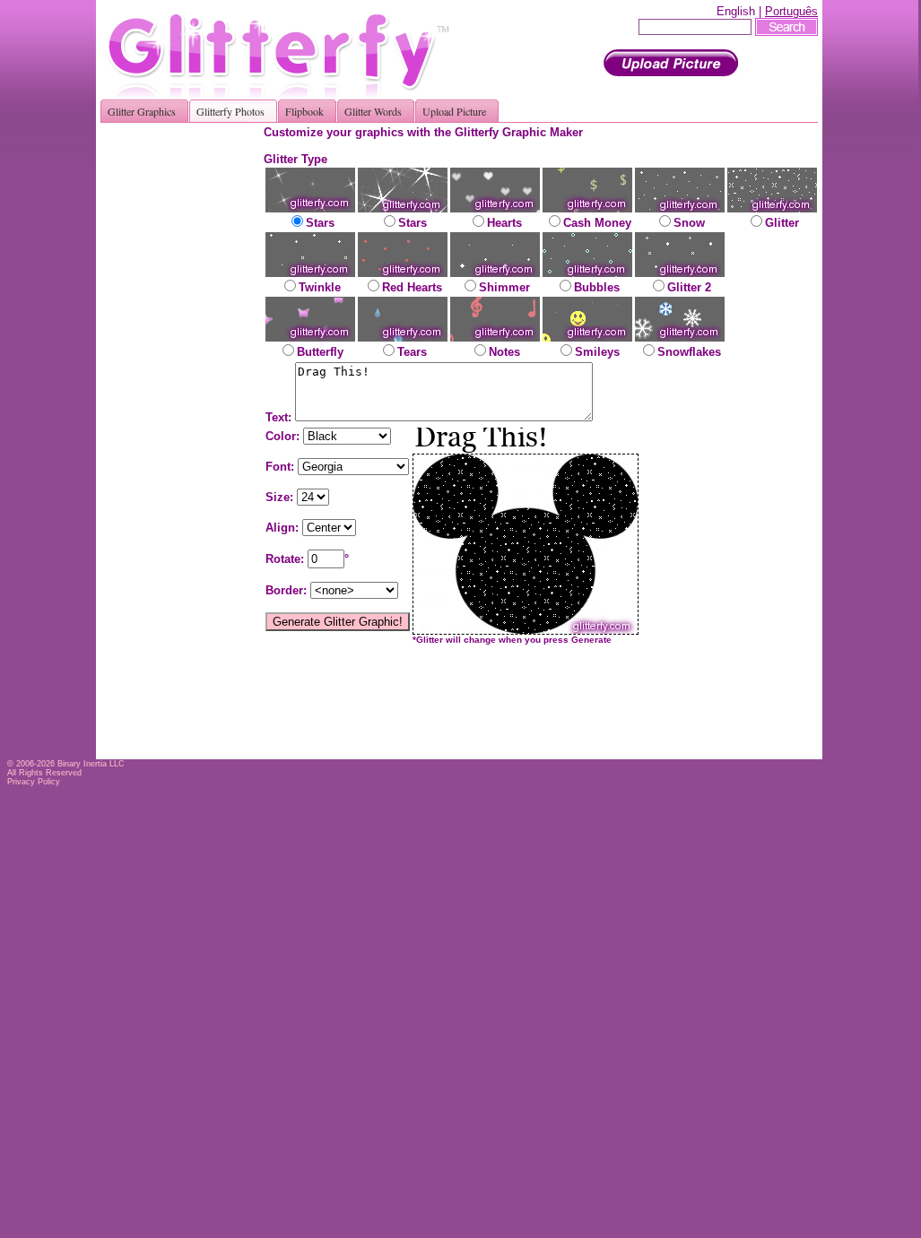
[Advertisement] (188, 394)
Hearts (504, 222)
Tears (412, 352)
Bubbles (597, 287)
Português (791, 11)
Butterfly (320, 352)
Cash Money (597, 222)
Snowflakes (689, 352)
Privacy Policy (33, 781)
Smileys (597, 352)
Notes (504, 352)
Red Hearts (412, 287)
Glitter (782, 222)
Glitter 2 (689, 287)
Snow (689, 222)
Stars (320, 222)
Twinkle (320, 287)
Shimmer (504, 287)
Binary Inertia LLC (91, 763)
